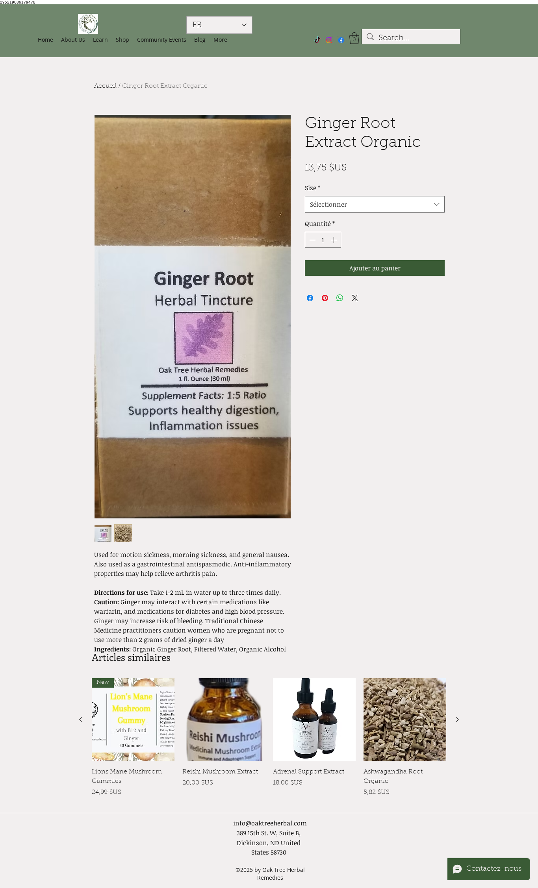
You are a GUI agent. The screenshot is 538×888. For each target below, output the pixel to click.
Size (312, 187)
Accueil (105, 86)
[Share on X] (355, 298)
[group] (269, 741)
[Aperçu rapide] (223, 719)
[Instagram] (329, 40)
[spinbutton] (323, 239)
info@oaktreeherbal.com (270, 823)
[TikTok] (317, 40)
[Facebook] (341, 40)
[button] (122, 40)
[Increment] (334, 239)
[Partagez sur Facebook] (310, 298)
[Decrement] (311, 239)
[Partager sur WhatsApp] (340, 298)
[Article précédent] (80, 719)
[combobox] (375, 204)
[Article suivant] (457, 719)
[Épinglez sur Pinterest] (325, 298)
